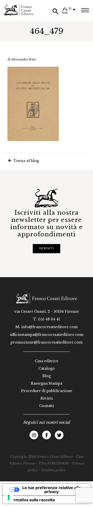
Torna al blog (25, 160)
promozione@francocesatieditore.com (46, 342)
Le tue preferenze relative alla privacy (51, 489)
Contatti (46, 406)
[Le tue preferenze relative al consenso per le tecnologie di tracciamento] (8, 497)
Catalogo (46, 368)
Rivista (46, 398)
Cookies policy (53, 470)
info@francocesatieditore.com (49, 327)
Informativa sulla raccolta (30, 499)
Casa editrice (46, 361)
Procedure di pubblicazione (46, 391)
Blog (46, 376)
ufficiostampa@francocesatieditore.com (46, 334)
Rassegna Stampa (46, 383)
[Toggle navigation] (85, 10)
